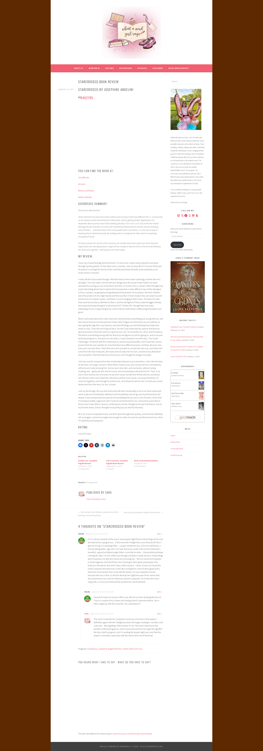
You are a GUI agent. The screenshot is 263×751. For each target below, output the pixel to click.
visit (140, 230)
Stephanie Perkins (178, 375)
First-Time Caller (177, 393)
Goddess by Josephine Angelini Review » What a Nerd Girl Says (114, 648)
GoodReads (83, 177)
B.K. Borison (176, 396)
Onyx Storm (175, 403)
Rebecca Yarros (177, 406)
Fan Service (175, 383)
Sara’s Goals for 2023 (179, 356)
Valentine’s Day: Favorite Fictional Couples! (187, 327)
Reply (159, 534)
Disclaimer (158, 68)
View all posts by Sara (96, 499)
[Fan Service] (201, 389)
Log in (173, 435)
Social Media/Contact (178, 68)
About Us (78, 68)
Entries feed (175, 442)
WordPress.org (176, 455)
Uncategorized (91, 483)
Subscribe (177, 245)
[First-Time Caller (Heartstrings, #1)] (201, 399)
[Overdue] (201, 378)
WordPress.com (155, 746)
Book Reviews (125, 68)
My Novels (142, 68)
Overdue (174, 373)
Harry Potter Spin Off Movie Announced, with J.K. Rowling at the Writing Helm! (98, 514)
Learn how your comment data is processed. (132, 733)
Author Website (85, 197)
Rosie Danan (176, 386)
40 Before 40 (94, 68)
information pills (132, 223)
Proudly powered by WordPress (115, 746)
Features (109, 68)
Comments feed (177, 448)
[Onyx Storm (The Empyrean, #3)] (201, 409)
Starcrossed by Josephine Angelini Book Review (142, 512)
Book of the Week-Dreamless (146, 460)
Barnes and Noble (86, 190)
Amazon (81, 184)
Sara (86, 613)
